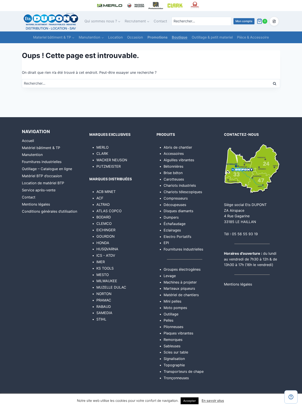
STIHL (101, 319)
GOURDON (105, 236)
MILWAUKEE (106, 281)
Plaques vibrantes (178, 333)
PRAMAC (103, 300)
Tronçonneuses (176, 378)
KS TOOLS (105, 268)
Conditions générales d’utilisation (49, 211)
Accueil (28, 140)
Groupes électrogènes (182, 269)
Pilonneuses (173, 326)
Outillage (171, 314)
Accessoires (174, 153)
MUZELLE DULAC (111, 287)
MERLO (102, 147)
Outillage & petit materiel (212, 37)
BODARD (103, 217)
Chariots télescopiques (183, 192)
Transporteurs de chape (184, 371)
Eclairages (172, 230)
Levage (170, 276)
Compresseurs (176, 198)
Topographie (174, 365)
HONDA (102, 243)
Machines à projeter (180, 282)
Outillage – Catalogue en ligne (47, 169)
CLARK (102, 153)
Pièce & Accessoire (253, 37)
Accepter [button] (189, 400)
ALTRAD (103, 204)
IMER (100, 262)
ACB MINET (106, 191)
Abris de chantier (178, 147)
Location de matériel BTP (43, 183)
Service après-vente (38, 190)
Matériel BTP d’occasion (42, 176)
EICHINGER (105, 230)
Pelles (168, 320)
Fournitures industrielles (41, 161)
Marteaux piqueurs (179, 288)
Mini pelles (172, 301)
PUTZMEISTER (108, 166)
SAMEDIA (104, 313)
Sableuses (172, 346)
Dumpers (171, 217)
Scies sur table (176, 352)
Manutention (32, 154)
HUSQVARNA (107, 249)
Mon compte (243, 21)
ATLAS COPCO (109, 211)
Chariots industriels (180, 185)
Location (115, 37)
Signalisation (174, 358)
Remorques (173, 339)
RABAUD (103, 306)
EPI (166, 243)
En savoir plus (213, 400)
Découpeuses (175, 204)
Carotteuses (174, 179)
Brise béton (173, 173)
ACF (99, 198)
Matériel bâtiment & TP (41, 148)
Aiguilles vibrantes (179, 160)
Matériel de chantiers (181, 295)
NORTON (103, 293)
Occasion (135, 37)
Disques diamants (178, 211)
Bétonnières (173, 166)
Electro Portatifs (177, 236)
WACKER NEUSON (111, 160)
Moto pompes (175, 307)
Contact (160, 21)
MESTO (102, 274)
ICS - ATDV (105, 255)
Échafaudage (174, 223)
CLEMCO (104, 223)
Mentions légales (36, 204)
